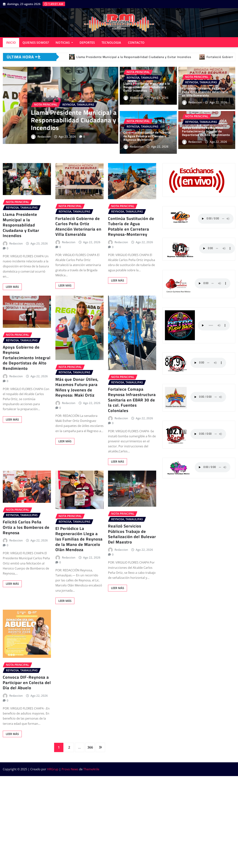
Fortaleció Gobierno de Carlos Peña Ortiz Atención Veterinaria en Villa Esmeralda (57, 129)
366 (90, 747)
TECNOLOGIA (111, 43)
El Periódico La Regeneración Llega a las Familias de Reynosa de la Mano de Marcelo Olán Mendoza (79, 539)
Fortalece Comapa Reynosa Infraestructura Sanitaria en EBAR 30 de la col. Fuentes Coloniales (132, 399)
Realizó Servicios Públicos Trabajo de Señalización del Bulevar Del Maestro (132, 534)
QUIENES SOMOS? (35, 43)
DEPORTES (87, 43)
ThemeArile (91, 769)
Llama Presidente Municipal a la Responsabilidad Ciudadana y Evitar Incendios (146, 87)
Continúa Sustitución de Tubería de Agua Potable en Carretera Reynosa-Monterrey (147, 136)
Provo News (70, 769)
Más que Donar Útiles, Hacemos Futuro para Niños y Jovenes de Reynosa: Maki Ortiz (76, 387)
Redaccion (19, 146)
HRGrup (52, 769)
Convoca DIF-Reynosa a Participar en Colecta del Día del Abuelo (27, 682)
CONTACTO (136, 43)
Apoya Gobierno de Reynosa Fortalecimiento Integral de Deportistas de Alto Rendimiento (206, 131)
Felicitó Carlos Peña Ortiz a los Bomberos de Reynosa (26, 527)
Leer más (12, 287)
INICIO (11, 43)
